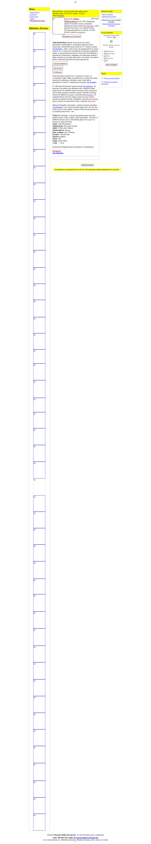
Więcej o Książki (107, 14)
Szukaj (32, 19)
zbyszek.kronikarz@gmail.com (85, 838)
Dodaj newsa (34, 17)
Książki (61, 16)
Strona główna (34, 12)
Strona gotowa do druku (112, 78)
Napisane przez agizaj (109, 16)
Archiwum (33, 14)
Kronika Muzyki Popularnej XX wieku (111, 25)
